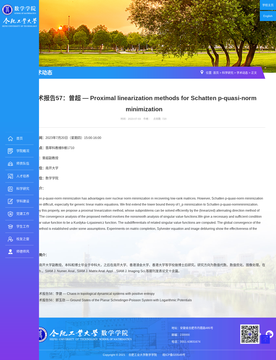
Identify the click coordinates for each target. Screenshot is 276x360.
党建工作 (22, 213)
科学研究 (22, 188)
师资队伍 (22, 163)
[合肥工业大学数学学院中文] (19, 15)
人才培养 (22, 176)
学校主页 (268, 5)
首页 (19, 138)
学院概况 (22, 151)
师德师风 (22, 251)
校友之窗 (22, 239)
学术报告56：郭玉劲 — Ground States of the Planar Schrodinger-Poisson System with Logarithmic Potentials (114, 300)
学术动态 (242, 72)
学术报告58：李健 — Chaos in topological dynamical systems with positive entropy (95, 293)
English (268, 16)
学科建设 (22, 201)
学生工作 (22, 226)
